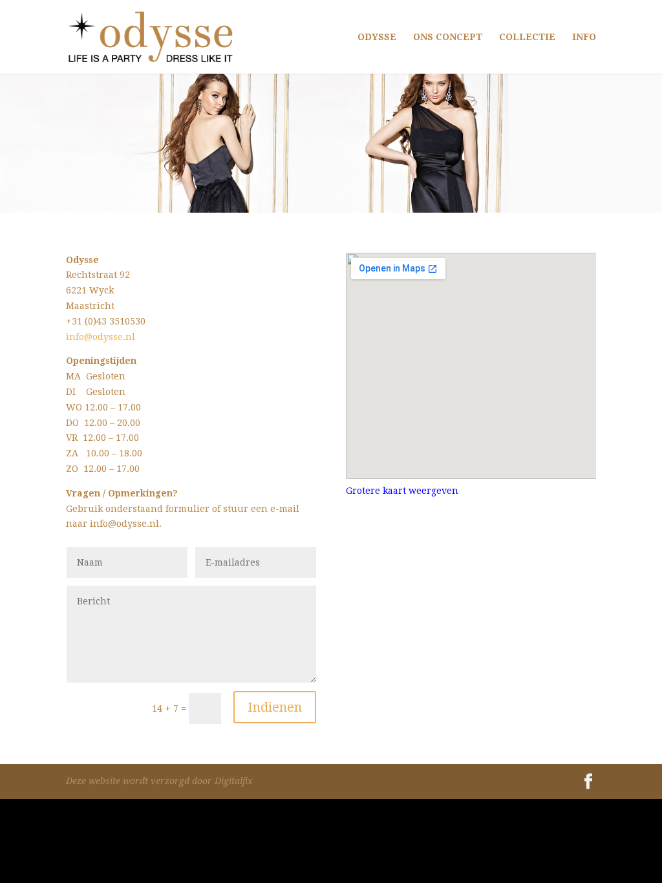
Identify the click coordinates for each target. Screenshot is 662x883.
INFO (584, 37)
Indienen (275, 707)
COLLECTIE (527, 37)
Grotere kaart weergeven (402, 490)
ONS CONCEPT (447, 37)
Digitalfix (234, 781)
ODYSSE (377, 37)
